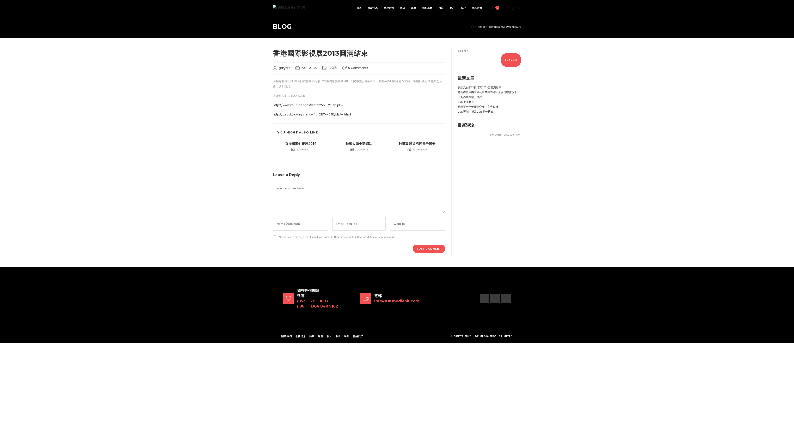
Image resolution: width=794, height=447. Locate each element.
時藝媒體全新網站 (359, 144)
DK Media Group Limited (494, 336)
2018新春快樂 (466, 102)
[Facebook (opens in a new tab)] (507, 8)
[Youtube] (506, 298)
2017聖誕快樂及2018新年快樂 (475, 112)
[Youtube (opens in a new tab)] (520, 8)
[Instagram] (495, 298)
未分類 (332, 68)
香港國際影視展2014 (301, 144)
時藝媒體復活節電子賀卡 (417, 144)
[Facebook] (484, 298)
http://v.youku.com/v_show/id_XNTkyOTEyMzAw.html (312, 114)
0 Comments (358, 68)
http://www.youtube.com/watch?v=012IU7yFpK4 (308, 105)
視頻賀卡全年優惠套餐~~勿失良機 (478, 107)
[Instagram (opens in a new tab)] (513, 8)
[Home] (472, 26)
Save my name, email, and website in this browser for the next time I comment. (337, 237)
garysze (285, 68)
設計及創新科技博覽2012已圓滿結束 (479, 87)
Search (463, 51)
